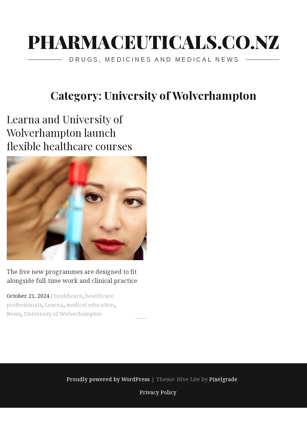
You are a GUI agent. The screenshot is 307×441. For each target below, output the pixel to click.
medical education (90, 304)
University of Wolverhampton (63, 313)
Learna (54, 304)
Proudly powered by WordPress (108, 379)
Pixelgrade (223, 379)
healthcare (68, 295)
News (14, 313)
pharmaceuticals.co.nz (153, 41)
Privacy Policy (158, 392)
